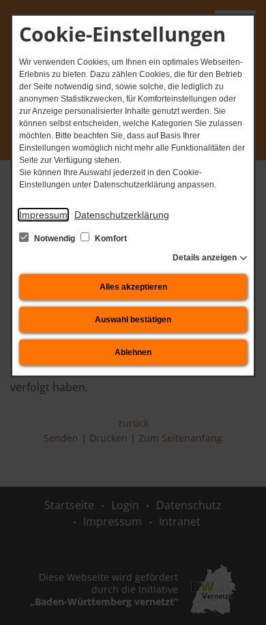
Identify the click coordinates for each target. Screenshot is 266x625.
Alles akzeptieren (133, 287)
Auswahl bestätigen (133, 319)
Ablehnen (133, 352)
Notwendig (54, 238)
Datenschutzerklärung (121, 214)
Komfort (110, 238)
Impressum (43, 214)
